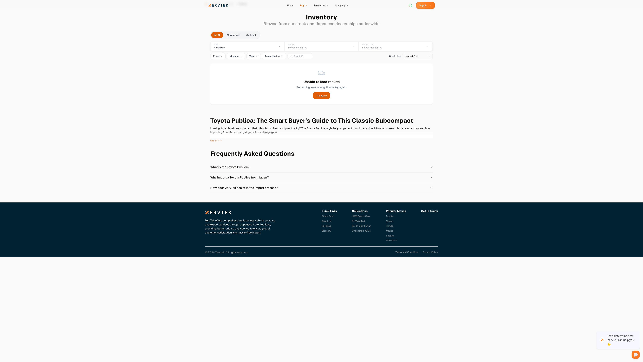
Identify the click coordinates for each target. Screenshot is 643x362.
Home (290, 5)
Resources (320, 5)
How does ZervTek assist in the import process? (244, 188)
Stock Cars (327, 216)
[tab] (217, 35)
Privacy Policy (430, 252)
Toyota (389, 216)
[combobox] (418, 56)
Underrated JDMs (361, 230)
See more (215, 140)
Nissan (389, 221)
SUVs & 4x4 (358, 221)
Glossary (326, 230)
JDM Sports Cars (361, 216)
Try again (321, 95)
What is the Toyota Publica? (229, 167)
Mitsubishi (391, 240)
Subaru (390, 235)
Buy (302, 5)
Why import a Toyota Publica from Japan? (239, 177)
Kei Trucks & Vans (361, 225)
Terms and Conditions (407, 252)
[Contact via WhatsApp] (410, 5)
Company (340, 5)
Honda (389, 225)
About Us (326, 221)
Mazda (389, 230)
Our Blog (326, 225)
